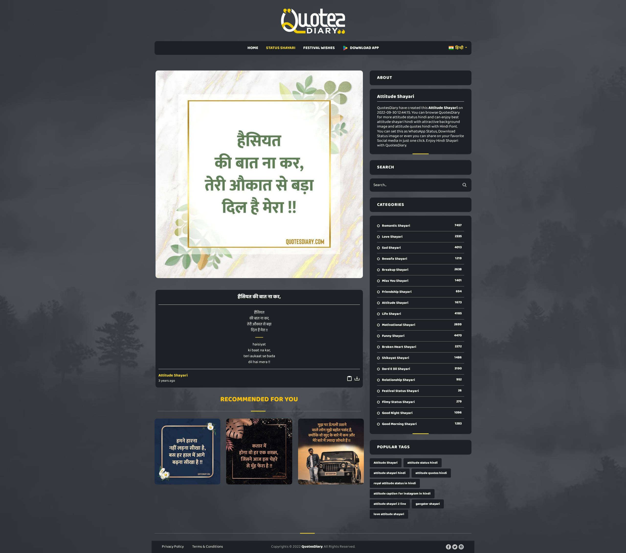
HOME (252, 48)
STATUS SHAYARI (280, 48)
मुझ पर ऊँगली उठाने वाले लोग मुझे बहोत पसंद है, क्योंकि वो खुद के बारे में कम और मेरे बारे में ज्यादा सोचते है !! (331, 451)
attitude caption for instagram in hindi (402, 493)
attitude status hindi (422, 462)
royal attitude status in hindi (395, 483)
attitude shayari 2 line (390, 503)
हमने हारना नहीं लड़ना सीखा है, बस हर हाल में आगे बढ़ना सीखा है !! (187, 451)
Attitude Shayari (173, 375)
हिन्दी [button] (459, 48)
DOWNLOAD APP (364, 48)
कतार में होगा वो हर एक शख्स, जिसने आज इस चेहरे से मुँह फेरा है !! (259, 451)
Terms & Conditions (207, 547)
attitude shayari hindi (390, 473)
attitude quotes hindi (431, 473)
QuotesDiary (312, 547)
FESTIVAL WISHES (319, 48)
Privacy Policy (173, 547)
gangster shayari (428, 503)
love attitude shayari (389, 514)
